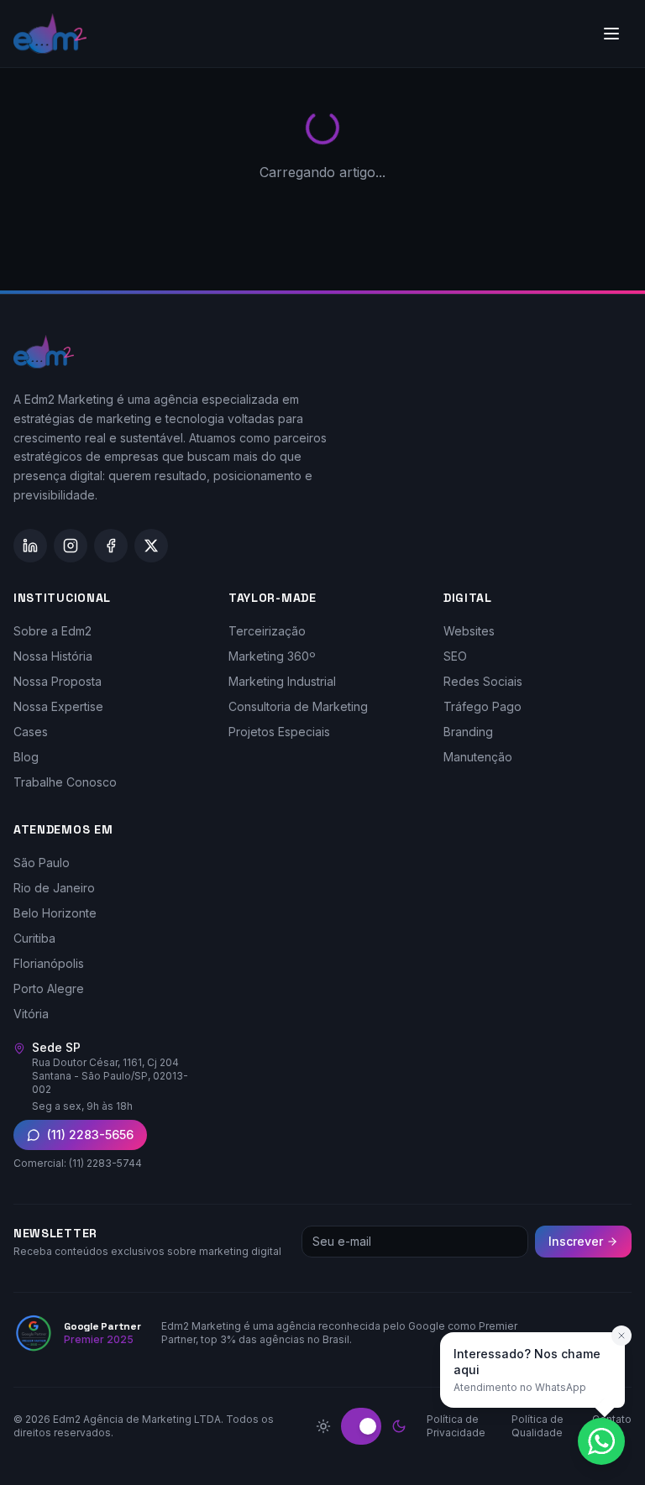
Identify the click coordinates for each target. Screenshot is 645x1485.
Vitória (31, 1014)
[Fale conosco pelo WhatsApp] (601, 1441)
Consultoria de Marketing (298, 706)
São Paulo (41, 862)
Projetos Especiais (279, 731)
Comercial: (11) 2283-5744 (77, 1163)
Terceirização (267, 631)
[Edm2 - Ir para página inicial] (50, 33)
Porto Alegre (48, 988)
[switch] (361, 1426)
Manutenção (477, 757)
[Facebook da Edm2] (111, 545)
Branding (468, 731)
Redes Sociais (482, 681)
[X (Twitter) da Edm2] (151, 545)
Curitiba (34, 938)
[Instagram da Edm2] (70, 545)
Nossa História (52, 656)
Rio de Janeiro (54, 888)
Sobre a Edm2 (52, 631)
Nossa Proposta (57, 681)
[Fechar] (621, 1336)
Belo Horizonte (55, 913)
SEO (455, 656)
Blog (26, 757)
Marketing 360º (272, 656)
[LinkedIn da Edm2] (30, 545)
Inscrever (575, 1241)
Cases (30, 731)
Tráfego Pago (482, 706)
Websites (469, 631)
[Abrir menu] (611, 33)
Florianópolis (48, 963)
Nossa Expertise (58, 706)
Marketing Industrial (282, 681)
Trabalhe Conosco (65, 782)
